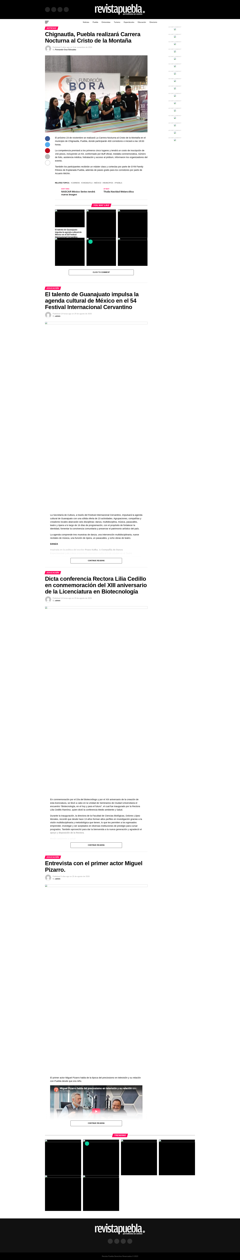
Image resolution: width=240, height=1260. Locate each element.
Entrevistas (106, 22)
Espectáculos (129, 22)
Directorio (153, 22)
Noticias (86, 22)
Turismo (117, 22)
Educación (142, 22)
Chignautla (87, 183)
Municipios (108, 183)
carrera (76, 183)
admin (57, 316)
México (98, 183)
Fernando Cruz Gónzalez (65, 50)
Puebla (95, 22)
